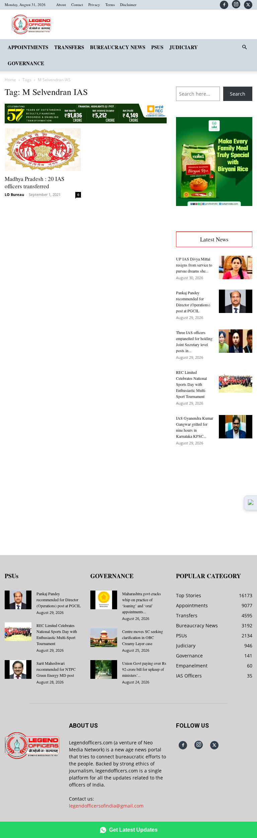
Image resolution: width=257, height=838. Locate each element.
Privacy (94, 4)
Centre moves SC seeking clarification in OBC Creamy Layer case (142, 637)
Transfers (69, 47)
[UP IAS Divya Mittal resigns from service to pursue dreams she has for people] (235, 267)
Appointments (28, 47)
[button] (244, 47)
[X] (248, 5)
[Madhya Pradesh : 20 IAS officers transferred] (43, 149)
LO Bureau (14, 194)
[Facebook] (224, 5)
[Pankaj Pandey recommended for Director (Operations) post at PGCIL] (235, 301)
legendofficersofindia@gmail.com (106, 806)
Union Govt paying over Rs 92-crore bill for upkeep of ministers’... (144, 669)
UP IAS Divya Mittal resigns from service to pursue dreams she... (194, 265)
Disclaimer (128, 4)
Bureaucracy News (117, 47)
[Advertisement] (214, 495)
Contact (77, 4)
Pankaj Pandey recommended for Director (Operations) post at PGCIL (58, 599)
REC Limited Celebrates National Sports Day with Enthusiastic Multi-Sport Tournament (191, 384)
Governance (26, 63)
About (61, 4)
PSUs (157, 47)
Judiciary (183, 47)
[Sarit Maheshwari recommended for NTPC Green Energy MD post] (18, 669)
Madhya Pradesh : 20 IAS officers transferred (34, 182)
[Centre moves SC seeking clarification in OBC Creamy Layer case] (103, 637)
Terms (110, 4)
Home (10, 80)
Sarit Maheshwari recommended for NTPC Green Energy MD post (56, 669)
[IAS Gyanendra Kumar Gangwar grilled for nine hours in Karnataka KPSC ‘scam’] (235, 426)
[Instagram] (236, 4)
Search (237, 94)
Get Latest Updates (133, 830)
